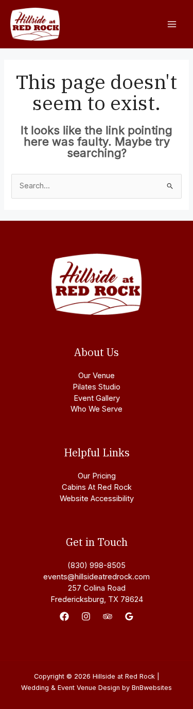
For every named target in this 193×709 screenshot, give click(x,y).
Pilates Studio (96, 387)
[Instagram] (86, 616)
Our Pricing (97, 476)
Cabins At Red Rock (97, 487)
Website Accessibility (97, 498)
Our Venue (96, 375)
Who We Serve (96, 409)
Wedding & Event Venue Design (70, 688)
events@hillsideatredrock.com (96, 576)
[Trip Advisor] (107, 616)
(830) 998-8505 (96, 565)
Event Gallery (97, 398)
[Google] (129, 616)
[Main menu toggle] (172, 24)
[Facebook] (64, 616)
